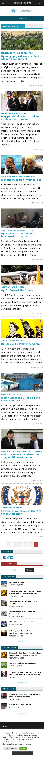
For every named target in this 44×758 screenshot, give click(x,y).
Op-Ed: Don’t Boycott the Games (21, 343)
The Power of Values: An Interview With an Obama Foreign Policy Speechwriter (25, 673)
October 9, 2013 (37, 203)
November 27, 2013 (36, 86)
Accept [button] (23, 748)
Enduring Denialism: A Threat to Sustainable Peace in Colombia (22, 632)
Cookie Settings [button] (10, 748)
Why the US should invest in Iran (21, 179)
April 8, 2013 (38, 537)
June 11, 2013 (38, 480)
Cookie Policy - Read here (22, 753)
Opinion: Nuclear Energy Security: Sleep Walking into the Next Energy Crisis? (25, 592)
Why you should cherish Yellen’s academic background (20, 118)
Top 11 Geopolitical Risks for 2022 (22, 663)
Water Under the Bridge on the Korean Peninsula (20, 399)
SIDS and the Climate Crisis (19, 582)
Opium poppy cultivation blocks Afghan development (21, 57)
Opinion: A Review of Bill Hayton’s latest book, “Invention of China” (25, 695)
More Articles (22, 641)
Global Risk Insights (22, 3)
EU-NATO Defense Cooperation (21, 622)
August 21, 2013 (37, 313)
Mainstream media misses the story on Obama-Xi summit (20, 456)
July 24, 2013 (38, 424)
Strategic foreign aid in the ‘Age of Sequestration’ (21, 512)
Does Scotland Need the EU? (20, 704)
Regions (23, 18)
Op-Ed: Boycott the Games (17, 290)
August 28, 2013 (37, 259)
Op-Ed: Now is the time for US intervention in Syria (19, 235)
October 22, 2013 (36, 149)
